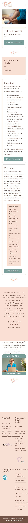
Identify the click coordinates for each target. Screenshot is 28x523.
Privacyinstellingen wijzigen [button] (20, 495)
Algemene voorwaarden (20, 475)
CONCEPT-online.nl (17, 520)
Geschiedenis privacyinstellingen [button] (20, 501)
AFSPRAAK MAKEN (14, 373)
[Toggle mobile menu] (25, 5)
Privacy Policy (20, 480)
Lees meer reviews (14, 327)
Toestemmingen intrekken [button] (20, 508)
